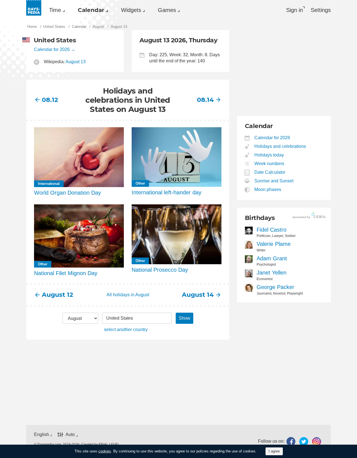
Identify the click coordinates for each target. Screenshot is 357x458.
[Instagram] (316, 441)
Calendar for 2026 (52, 49)
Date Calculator (270, 172)
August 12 (57, 294)
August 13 (76, 61)
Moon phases (268, 189)
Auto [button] (70, 434)
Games (167, 10)
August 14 (198, 294)
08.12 (50, 100)
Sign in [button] (294, 10)
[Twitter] (303, 441)
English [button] (41, 434)
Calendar (91, 10)
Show (184, 318)
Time (55, 10)
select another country (126, 329)
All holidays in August (128, 294)
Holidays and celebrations (280, 146)
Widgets (131, 10)
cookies (104, 451)
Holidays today (269, 155)
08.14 (205, 100)
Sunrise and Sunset (274, 180)
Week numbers (269, 163)
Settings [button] (321, 10)
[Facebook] (290, 441)
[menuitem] (55, 10)
